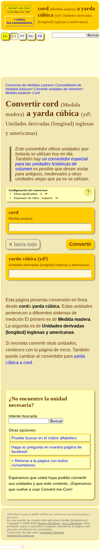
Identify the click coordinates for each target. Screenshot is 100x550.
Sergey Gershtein (49, 523)
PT (22, 36)
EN (5, 36)
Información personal (20, 535)
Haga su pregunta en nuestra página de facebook (46, 449)
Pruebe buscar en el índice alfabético (44, 438)
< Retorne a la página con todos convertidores (39, 462)
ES (14, 36)
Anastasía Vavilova (51, 532)
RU (31, 36)
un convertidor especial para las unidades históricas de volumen (51, 164)
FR (40, 36)
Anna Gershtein (72, 523)
